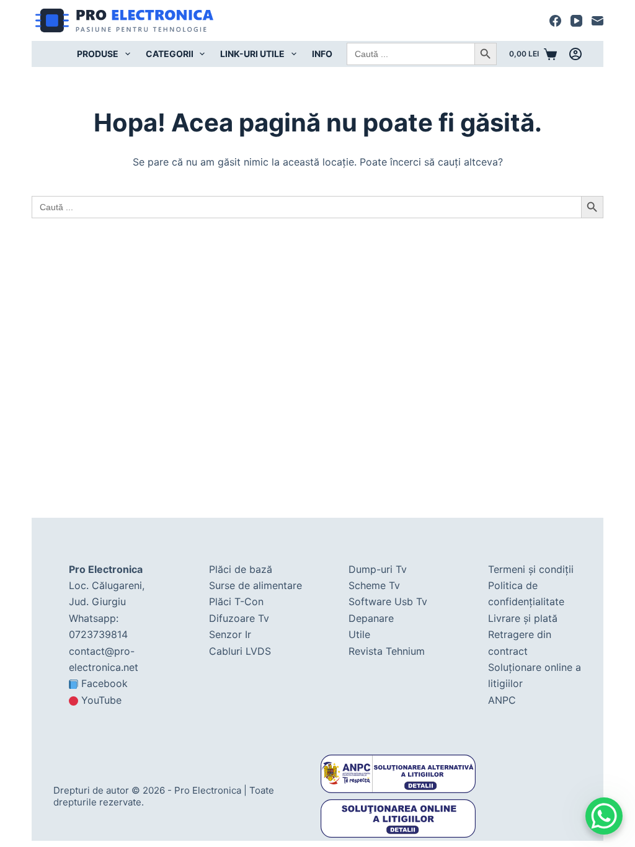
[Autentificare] (575, 54)
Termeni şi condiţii (531, 569)
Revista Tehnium (387, 651)
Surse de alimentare (255, 585)
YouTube (101, 700)
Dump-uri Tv (378, 569)
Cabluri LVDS (240, 651)
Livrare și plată (522, 618)
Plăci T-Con (236, 601)
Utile (359, 634)
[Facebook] (555, 21)
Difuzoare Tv (239, 618)
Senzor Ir (230, 634)
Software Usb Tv (388, 601)
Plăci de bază (240, 569)
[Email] (597, 21)
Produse (97, 53)
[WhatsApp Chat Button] (604, 816)
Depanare (371, 618)
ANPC (502, 700)
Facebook (104, 683)
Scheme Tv (374, 585)
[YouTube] (576, 21)
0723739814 (98, 634)
